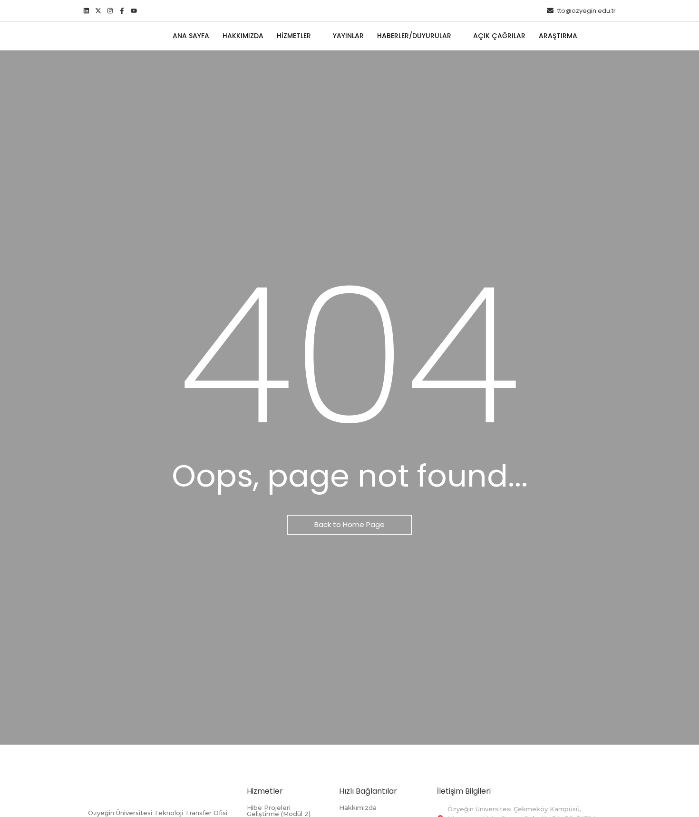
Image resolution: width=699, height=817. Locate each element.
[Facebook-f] (122, 11)
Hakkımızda (358, 807)
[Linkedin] (86, 11)
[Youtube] (134, 11)
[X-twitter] (98, 11)
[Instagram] (110, 11)
